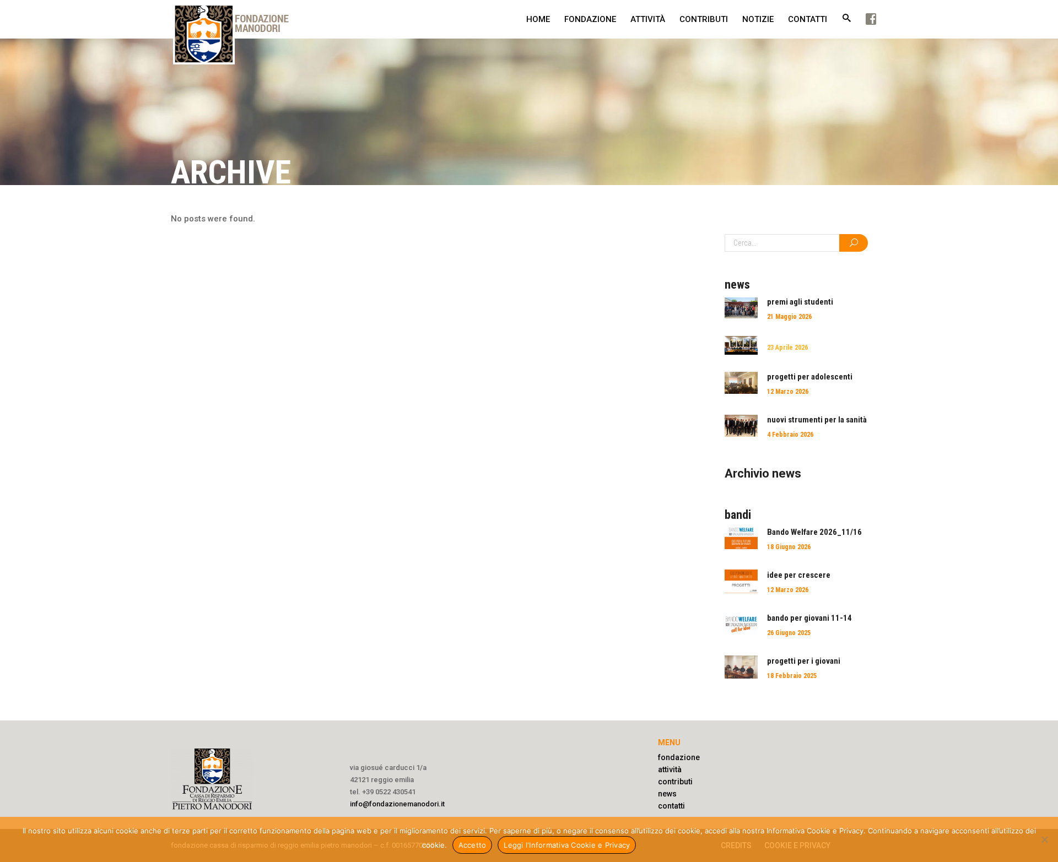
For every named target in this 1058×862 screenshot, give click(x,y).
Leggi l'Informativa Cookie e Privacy (567, 845)
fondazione (679, 757)
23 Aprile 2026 (787, 347)
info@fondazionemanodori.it (397, 804)
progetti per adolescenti (809, 377)
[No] (1044, 839)
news (667, 793)
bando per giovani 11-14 (809, 618)
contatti (671, 805)
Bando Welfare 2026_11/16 (814, 532)
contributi (675, 781)
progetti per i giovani (803, 661)
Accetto (472, 845)
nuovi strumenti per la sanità (817, 420)
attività (670, 769)
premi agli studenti (800, 302)
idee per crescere (798, 575)
